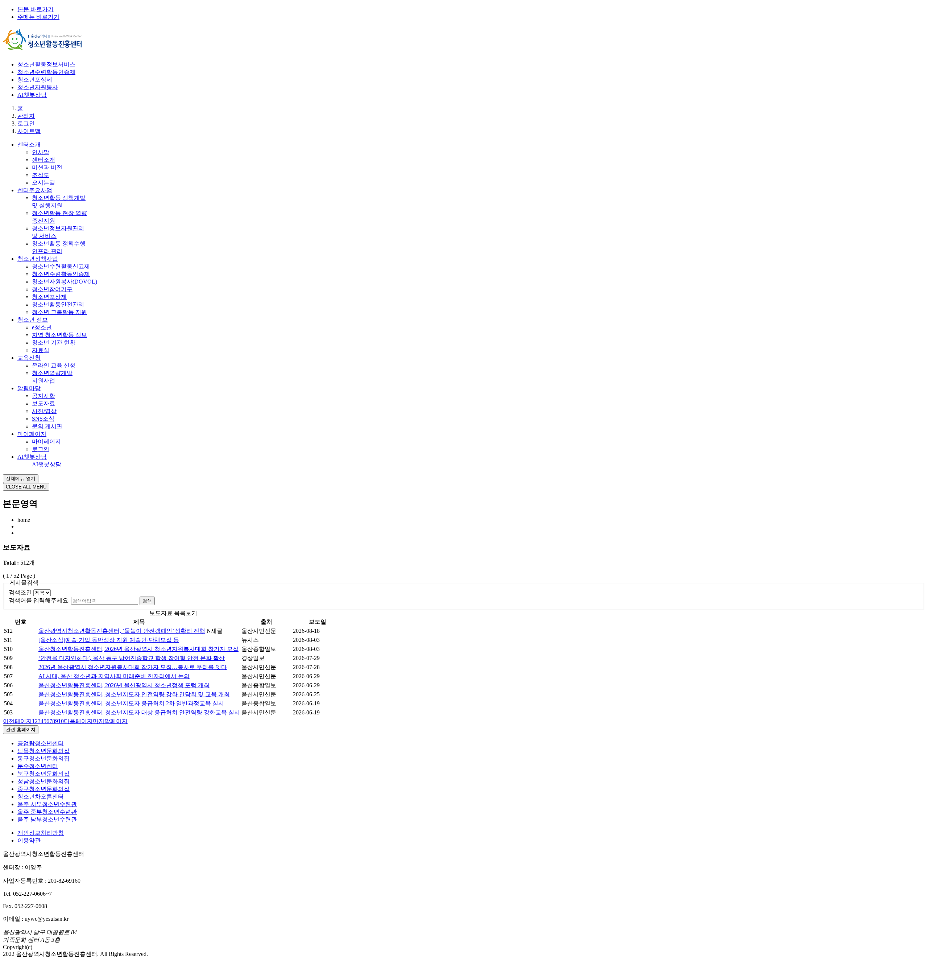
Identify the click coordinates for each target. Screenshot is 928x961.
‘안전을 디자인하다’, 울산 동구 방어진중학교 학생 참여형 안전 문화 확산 (131, 658)
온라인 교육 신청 (53, 365)
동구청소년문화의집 (43, 758)
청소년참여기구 (52, 289)
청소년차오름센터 (40, 796)
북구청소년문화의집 (43, 774)
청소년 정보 (32, 320)
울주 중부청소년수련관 (47, 812)
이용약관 (29, 840)
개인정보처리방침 (40, 833)
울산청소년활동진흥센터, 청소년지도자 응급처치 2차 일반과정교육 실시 (131, 703)
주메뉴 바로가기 (38, 17)
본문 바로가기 (35, 9)
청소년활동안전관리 (58, 304)
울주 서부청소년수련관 (47, 804)
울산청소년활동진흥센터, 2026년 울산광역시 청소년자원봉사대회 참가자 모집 (138, 649)
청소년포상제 (34, 80)
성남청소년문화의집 (43, 781)
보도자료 (43, 403)
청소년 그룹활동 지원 (59, 312)
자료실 (40, 350)
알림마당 (29, 388)
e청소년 (42, 327)
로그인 (40, 449)
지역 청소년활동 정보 (59, 335)
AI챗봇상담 (32, 95)
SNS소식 (43, 419)
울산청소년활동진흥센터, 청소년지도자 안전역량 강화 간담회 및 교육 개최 (134, 694)
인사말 (40, 152)
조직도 (40, 175)
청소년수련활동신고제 (61, 266)
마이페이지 (31, 434)
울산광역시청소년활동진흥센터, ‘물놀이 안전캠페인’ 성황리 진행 (121, 631)
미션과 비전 (47, 167)
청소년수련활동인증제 (46, 72)
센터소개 (29, 144)
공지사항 (43, 396)
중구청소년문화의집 (43, 789)
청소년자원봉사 (37, 87)
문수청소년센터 (37, 766)
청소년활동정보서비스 (46, 64)
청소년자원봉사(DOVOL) (64, 282)
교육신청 (29, 358)
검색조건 (20, 592)
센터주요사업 (34, 190)
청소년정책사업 (37, 259)
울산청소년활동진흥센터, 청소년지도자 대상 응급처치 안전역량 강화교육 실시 (139, 712)
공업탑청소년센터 (40, 743)
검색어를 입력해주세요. (39, 600)
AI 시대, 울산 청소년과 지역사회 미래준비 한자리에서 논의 (114, 676)
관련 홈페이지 (21, 729)
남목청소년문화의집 (43, 751)
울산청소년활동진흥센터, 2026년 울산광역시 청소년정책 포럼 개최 (124, 685)
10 (61, 721)
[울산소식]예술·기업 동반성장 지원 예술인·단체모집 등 (108, 640)
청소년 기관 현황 (53, 342)
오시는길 (43, 183)
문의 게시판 (47, 426)
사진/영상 (44, 411)
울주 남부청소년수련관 (47, 819)
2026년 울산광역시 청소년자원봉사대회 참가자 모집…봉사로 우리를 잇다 (132, 667)
